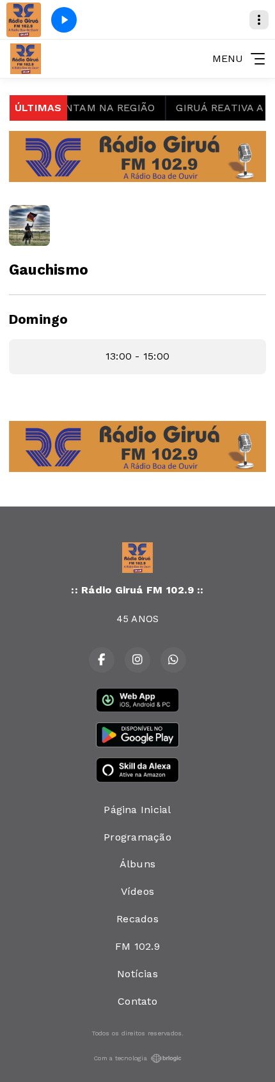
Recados (137, 919)
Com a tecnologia (120, 1058)
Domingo (38, 319)
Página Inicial (137, 810)
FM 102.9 (137, 946)
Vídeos (137, 891)
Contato (137, 1001)
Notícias (137, 974)
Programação (137, 837)
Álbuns (137, 864)
